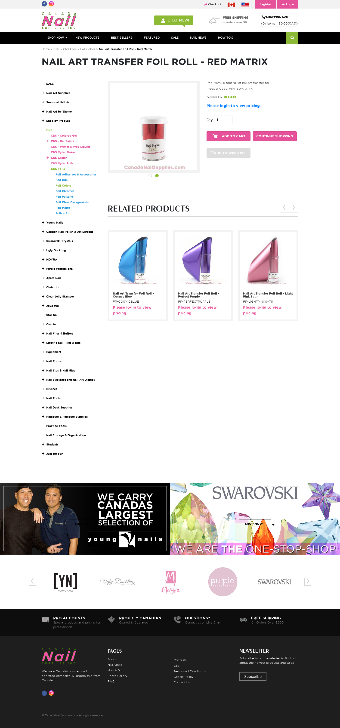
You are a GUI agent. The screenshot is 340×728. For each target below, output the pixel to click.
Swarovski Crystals (59, 241)
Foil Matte (63, 207)
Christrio (52, 287)
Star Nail (52, 314)
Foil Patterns (65, 196)
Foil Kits (62, 179)
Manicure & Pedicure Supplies (67, 416)
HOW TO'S (225, 37)
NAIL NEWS (198, 37)
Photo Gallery (117, 675)
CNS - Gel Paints (62, 141)
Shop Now (55, 37)
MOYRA (51, 259)
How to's (114, 670)
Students (52, 444)
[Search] (292, 38)
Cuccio (51, 324)
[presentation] (284, 208)
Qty (210, 119)
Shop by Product (58, 120)
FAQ (111, 681)
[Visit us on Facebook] (45, 693)
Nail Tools (53, 398)
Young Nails (54, 222)
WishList (136, 287)
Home (46, 49)
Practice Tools (56, 425)
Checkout (214, 4)
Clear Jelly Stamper (60, 296)
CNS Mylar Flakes (63, 152)
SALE (175, 37)
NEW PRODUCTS (87, 37)
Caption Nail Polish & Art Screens (69, 231)
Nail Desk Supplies (59, 407)
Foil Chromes (65, 191)
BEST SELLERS (121, 37)
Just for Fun (54, 453)
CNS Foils (70, 49)
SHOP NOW (84, 523)
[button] (150, 176)
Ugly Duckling (56, 250)
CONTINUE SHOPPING (274, 136)
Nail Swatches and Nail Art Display (70, 379)
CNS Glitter (59, 157)
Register (265, 4)
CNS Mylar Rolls (62, 163)
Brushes (51, 388)
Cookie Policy (183, 676)
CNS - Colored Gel (64, 135)
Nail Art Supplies (58, 93)
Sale (176, 665)
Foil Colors (88, 49)
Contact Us (181, 682)
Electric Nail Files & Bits (63, 342)
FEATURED (152, 37)
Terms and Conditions (189, 671)
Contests (179, 660)
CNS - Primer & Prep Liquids (70, 146)
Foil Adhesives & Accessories (76, 174)
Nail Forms (54, 361)
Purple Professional (60, 268)
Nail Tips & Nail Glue (60, 370)
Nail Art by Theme (59, 111)
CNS (56, 49)
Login (290, 4)
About (112, 659)
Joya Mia (52, 305)
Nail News (115, 664)
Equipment (53, 351)
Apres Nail (53, 278)
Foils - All (62, 213)
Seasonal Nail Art (58, 102)
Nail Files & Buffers (59, 333)
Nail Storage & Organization (66, 435)
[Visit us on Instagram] (52, 693)
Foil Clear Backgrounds (72, 202)
